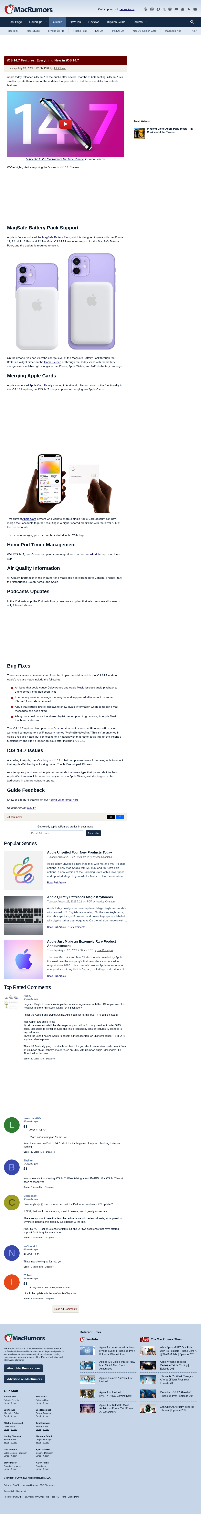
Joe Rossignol (104, 856)
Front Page (15, 21)
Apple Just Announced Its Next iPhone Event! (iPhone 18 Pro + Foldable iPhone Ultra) (117, 1351)
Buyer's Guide (116, 21)
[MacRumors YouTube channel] (176, 9)
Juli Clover (60, 68)
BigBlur (28, 1160)
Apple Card (29, 518)
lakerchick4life (32, 1118)
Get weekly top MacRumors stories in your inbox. (65, 826)
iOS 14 (31, 807)
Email (6, 1403)
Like (42, 1058)
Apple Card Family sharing (45, 385)
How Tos (75, 21)
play (65, 124)
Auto (64, 1497)
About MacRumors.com (23, 1368)
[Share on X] (111, 817)
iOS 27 (99, 30)
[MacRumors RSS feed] (189, 9)
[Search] (193, 22)
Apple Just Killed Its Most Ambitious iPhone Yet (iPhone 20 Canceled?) (116, 1408)
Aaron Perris (42, 1463)
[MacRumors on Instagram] (152, 9)
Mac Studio (33, 30)
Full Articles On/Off (33, 1497)
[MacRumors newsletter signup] (195, 9)
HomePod (90, 554)
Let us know (127, 9)
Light (70, 1497)
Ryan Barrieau (43, 1449)
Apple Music (76, 687)
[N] (12, 1260)
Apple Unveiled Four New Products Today (79, 852)
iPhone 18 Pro (56, 30)
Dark (76, 1497)
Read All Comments (65, 1308)
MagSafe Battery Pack (56, 237)
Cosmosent (30, 1195)
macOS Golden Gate (144, 30)
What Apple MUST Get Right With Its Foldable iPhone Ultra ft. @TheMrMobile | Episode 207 (178, 1351)
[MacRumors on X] (164, 9)
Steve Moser (10, 1463)
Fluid (47, 1497)
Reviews (94, 21)
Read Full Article (56, 882)
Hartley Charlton (105, 901)
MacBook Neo (173, 30)
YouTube (92, 1339)
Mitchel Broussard (13, 1423)
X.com (14, 1403)
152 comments (76, 927)
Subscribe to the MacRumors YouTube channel (55, 159)
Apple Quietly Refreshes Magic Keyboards (80, 897)
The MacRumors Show (166, 1339)
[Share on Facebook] (120, 817)
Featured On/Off (13, 1497)
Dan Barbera (10, 1449)
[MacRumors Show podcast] (146, 9)
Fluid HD (55, 1497)
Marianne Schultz (45, 1436)
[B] (12, 1174)
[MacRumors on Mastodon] (170, 9)
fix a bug (59, 728)
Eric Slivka (41, 1396)
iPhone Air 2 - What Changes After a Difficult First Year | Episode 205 (176, 1380)
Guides (57, 21)
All (194, 30)
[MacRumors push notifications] (183, 9)
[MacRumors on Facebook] (158, 9)
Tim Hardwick (43, 1423)
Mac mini (13, 30)
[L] (12, 1132)
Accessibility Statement (15, 1491)
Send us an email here (64, 799)
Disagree (50, 1058)
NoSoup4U (30, 1246)
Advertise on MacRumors (24, 1379)
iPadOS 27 (118, 30)
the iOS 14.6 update (19, 389)
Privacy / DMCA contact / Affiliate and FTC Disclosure (29, 1485)
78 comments (15, 817)
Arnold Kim (10, 1396)
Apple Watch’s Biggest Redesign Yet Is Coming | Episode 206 (174, 1365)
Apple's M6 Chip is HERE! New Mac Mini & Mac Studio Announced (117, 1365)
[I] (12, 1289)
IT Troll (28, 1275)
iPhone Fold (80, 30)
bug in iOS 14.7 (53, 760)
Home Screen (52, 362)
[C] (12, 1209)
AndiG (27, 995)
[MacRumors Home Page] (28, 9)
